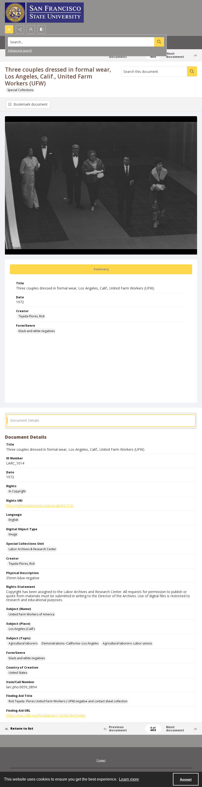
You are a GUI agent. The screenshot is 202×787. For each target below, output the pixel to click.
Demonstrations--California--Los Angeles (70, 643)
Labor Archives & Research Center (32, 549)
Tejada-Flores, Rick (31, 316)
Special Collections (20, 90)
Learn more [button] (129, 779)
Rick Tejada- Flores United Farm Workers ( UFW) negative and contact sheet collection (68, 701)
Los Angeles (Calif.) (22, 629)
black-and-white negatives (36, 331)
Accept (186, 779)
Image (13, 534)
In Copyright (17, 491)
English (13, 520)
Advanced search (20, 50)
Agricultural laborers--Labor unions (127, 643)
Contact (101, 760)
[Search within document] (192, 71)
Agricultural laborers (23, 643)
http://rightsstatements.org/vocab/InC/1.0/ (39, 505)
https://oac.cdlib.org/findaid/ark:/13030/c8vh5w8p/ (46, 715)
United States (18, 673)
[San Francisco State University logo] (44, 12)
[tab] (101, 269)
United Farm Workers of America (31, 614)
